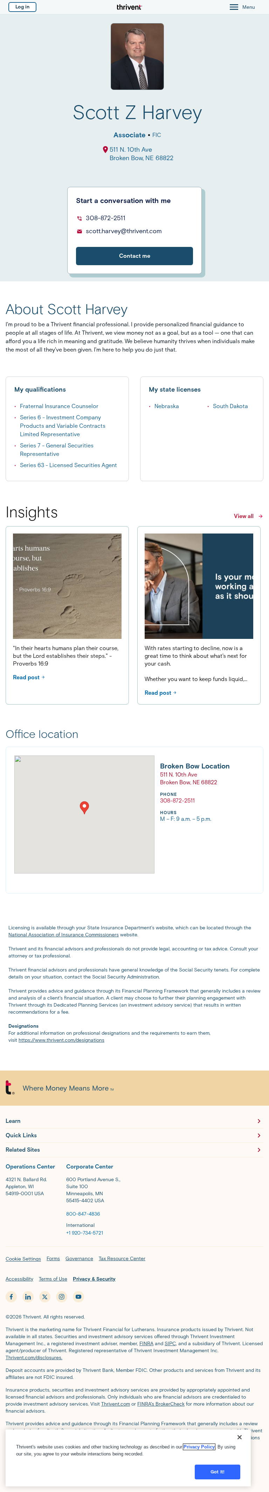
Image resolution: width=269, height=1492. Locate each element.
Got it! (218, 1471)
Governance (79, 1259)
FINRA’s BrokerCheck (161, 1404)
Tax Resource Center (122, 1259)
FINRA (146, 1344)
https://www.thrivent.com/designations (61, 1040)
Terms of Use (53, 1279)
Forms (53, 1259)
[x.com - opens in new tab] (45, 1297)
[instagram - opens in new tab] (61, 1297)
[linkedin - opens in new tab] (28, 1297)
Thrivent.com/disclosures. (34, 1358)
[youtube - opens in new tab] (78, 1297)
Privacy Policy (199, 1447)
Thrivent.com (115, 1404)
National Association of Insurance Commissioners (63, 935)
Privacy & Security (94, 1279)
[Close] (239, 1437)
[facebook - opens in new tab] (11, 1297)
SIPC (170, 1344)
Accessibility (19, 1279)
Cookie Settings (23, 1259)
